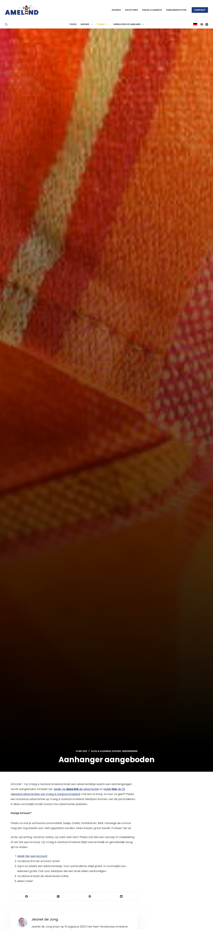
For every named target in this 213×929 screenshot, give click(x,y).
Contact (200, 9)
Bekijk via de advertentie (76, 789)
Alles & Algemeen (101, 751)
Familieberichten (176, 9)
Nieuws (85, 24)
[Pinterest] (90, 896)
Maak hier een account (32, 856)
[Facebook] (202, 24)
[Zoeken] (6, 24)
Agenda (116, 9)
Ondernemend (130, 751)
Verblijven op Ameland (127, 24)
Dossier (116, 751)
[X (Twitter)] (207, 24)
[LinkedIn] (121, 896)
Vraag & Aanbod (152, 9)
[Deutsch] (195, 24)
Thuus (73, 24)
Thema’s (101, 24)
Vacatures (131, 9)
